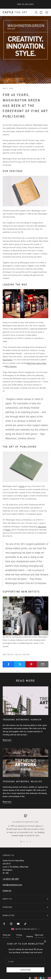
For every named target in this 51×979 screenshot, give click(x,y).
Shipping (29, 936)
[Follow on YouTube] (18, 923)
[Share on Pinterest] (31, 664)
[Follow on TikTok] (25, 923)
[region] (25, 825)
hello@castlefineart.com (12, 884)
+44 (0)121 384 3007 (11, 879)
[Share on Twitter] (19, 664)
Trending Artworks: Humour (22, 719)
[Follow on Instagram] (11, 923)
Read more (7, 740)
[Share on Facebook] (8, 664)
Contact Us (7, 890)
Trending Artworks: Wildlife (22, 781)
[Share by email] (42, 664)
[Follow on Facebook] (4, 923)
